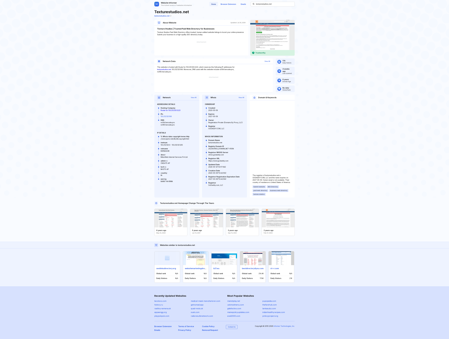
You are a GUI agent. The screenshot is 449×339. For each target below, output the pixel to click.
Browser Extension (228, 4)
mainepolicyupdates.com (238, 312)
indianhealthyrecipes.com (273, 312)
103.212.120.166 (166, 116)
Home (213, 4)
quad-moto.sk (197, 308)
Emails (243, 4)
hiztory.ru (158, 305)
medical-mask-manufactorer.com (205, 301)
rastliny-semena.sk (162, 308)
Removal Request (210, 330)
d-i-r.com (274, 268)
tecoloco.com (160, 301)
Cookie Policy (208, 326)
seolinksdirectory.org (166, 268)
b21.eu (216, 268)
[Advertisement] (201, 48)
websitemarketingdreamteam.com (201, 268)
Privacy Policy (184, 330)
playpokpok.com (161, 316)
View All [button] (267, 61)
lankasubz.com (269, 308)
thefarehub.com (269, 305)
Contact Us (231, 327)
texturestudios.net (162, 16)
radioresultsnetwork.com (202, 316)
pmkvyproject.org (270, 316)
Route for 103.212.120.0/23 (170, 110)
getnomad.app (197, 305)
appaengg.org (160, 312)
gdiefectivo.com (234, 308)
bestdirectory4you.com (253, 268)
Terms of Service (186, 326)
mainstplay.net (233, 301)
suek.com (195, 312)
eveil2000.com (233, 316)
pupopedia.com (269, 301)
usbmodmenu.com (235, 305)
